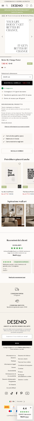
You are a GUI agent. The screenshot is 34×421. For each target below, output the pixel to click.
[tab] (5, 56)
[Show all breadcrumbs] (3, 16)
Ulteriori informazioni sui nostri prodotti (17, 126)
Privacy (20, 372)
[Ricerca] (7, 5)
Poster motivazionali (14, 16)
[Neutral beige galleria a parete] (13, 215)
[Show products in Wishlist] (27, 5)
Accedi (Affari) (11, 388)
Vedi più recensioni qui (17, 277)
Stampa (13, 361)
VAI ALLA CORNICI (17, 151)
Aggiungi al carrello (17, 83)
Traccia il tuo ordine (24, 362)
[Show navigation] (3, 5)
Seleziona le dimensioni (9, 73)
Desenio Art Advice (24, 355)
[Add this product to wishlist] (30, 20)
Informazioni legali (10, 364)
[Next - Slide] (31, 36)
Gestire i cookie (23, 379)
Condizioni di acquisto (25, 365)
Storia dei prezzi (7, 122)
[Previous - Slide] (2, 36)
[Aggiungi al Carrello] (19, 186)
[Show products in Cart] (31, 5)
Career (13, 367)
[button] (24, 412)
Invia (17, 343)
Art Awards (12, 384)
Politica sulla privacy (24, 347)
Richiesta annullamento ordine (24, 375)
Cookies (20, 368)
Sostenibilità (12, 371)
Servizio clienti (22, 359)
